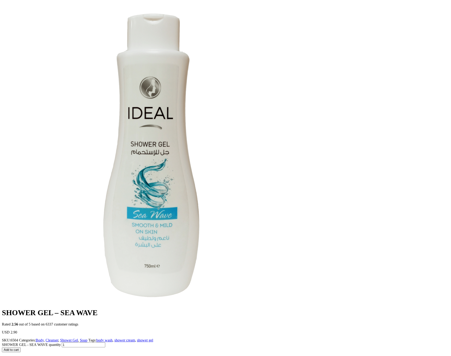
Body (40, 340)
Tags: (92, 340)
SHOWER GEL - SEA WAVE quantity (31, 345)
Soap (83, 340)
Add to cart (11, 350)
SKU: (6, 340)
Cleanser (52, 340)
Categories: (27, 340)
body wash (104, 340)
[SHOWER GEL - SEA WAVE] (150, 302)
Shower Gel (69, 340)
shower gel (145, 340)
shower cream (124, 340)
